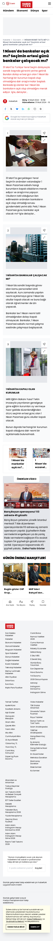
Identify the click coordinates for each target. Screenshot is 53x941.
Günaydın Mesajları (9, 717)
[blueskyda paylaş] (17, 109)
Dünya (35, 10)
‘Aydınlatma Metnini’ (15, 921)
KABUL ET (35, 927)
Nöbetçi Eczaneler (38, 648)
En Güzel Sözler (37, 754)
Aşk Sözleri (10, 712)
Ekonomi (22, 10)
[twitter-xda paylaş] (11, 109)
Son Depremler (36, 668)
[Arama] (3, 3)
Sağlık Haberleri (12, 660)
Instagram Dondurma (35, 687)
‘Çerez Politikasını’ (34, 919)
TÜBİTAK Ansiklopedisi (36, 731)
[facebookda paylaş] (5, 109)
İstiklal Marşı (35, 652)
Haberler (6, 40)
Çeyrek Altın (10, 725)
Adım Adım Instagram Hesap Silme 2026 (13, 835)
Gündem (8, 10)
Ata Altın (9, 732)
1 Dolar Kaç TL (11, 743)
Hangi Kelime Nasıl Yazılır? (38, 749)
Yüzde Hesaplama (13, 815)
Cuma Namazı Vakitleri (37, 643)
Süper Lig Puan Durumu (11, 757)
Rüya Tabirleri (36, 717)
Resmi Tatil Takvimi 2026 (14, 843)
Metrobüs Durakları (38, 757)
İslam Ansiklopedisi (39, 726)
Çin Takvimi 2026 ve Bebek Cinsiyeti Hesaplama (13, 794)
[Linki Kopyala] (40, 109)
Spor (45, 10)
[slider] (26, 500)
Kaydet (38, 868)
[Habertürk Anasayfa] (26, 4)
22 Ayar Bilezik (11, 740)
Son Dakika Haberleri (10, 634)
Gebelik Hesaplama (10, 805)
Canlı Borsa (35, 633)
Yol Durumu (35, 676)
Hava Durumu (36, 672)
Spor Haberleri (11, 653)
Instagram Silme (37, 692)
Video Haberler (36, 702)
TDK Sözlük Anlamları (35, 706)
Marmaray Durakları (35, 762)
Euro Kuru (9, 684)
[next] (48, 579)
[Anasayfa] (10, 626)
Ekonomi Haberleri (13, 642)
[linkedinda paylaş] (23, 109)
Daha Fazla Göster (33, 548)
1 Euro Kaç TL (10, 747)
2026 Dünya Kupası (39, 679)
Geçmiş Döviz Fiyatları (11, 820)
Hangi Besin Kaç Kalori (37, 737)
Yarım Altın (10, 729)
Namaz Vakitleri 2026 (37, 637)
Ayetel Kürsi (10, 705)
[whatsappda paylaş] (28, 109)
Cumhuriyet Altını (13, 736)
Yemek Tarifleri (11, 702)
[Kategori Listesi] (49, 3)
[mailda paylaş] (34, 109)
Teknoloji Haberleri (13, 667)
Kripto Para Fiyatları (13, 687)
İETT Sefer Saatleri (13, 800)
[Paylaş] (44, 133)
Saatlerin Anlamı (12, 709)
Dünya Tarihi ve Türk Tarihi (37, 722)
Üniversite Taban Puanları (37, 712)
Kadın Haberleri (12, 664)
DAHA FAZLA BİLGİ (16, 927)
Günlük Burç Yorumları (35, 663)
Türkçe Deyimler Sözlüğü (12, 787)
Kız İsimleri (34, 770)
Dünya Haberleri (12, 657)
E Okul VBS (34, 655)
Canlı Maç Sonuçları (10, 751)
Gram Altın (10, 722)
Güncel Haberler (12, 646)
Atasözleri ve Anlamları (10, 781)
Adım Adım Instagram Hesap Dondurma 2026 (13, 827)
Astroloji (33, 683)
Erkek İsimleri (35, 767)
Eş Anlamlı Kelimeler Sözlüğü (38, 743)
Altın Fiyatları (11, 677)
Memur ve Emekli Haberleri (12, 672)
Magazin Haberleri (13, 649)
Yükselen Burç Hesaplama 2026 (13, 810)
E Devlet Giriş (35, 659)
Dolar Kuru (9, 680)
